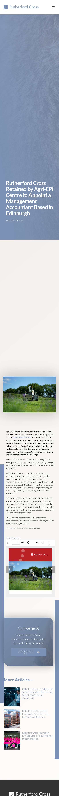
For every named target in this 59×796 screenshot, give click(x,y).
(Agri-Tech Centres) (22, 437)
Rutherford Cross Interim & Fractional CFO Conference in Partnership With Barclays (35, 713)
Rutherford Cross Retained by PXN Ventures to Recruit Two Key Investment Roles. (37, 735)
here (11, 528)
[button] (53, 7)
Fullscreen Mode (13, 538)
